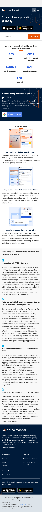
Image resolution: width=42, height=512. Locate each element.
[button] (38, 10)
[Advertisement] (21, 3)
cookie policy (22, 504)
